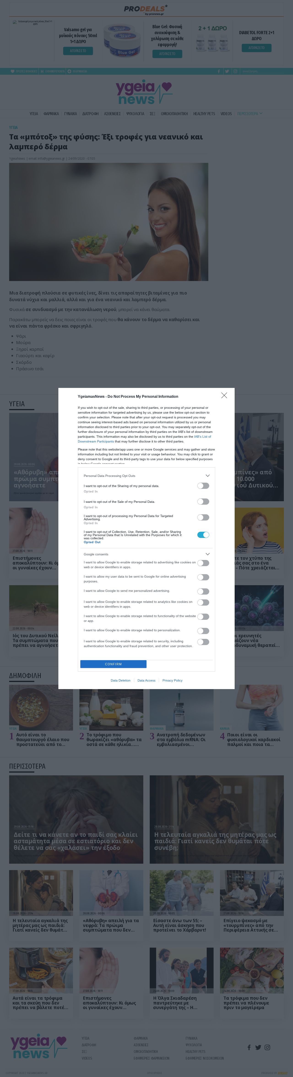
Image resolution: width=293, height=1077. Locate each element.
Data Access (146, 680)
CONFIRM (113, 664)
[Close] (225, 396)
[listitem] (146, 475)
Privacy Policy (172, 680)
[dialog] (146, 538)
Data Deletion (120, 680)
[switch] (203, 486)
